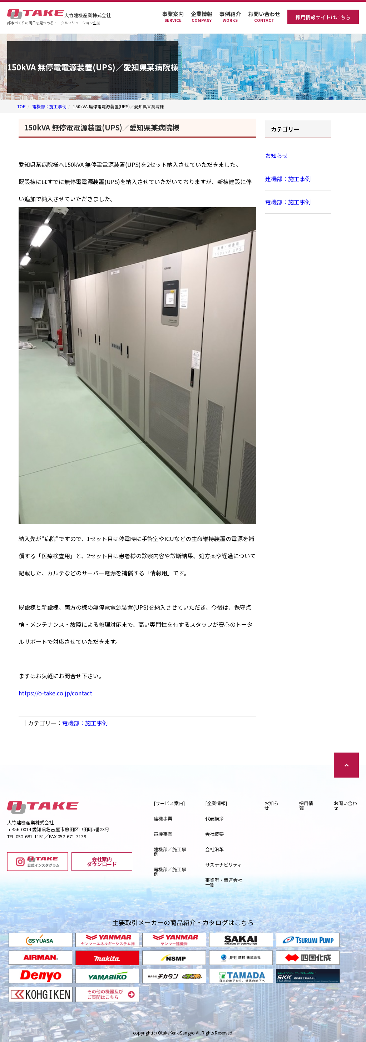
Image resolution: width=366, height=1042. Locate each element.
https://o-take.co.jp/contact (55, 693)
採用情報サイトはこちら (323, 17)
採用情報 (306, 805)
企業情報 (201, 16)
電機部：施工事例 (49, 106)
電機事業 (163, 834)
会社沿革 (214, 849)
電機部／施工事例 (170, 871)
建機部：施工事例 (288, 178)
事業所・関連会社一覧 (223, 882)
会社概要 (214, 834)
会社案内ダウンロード (102, 861)
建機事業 (163, 818)
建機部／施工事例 (170, 851)
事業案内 (173, 16)
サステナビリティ (223, 864)
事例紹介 (230, 16)
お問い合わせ (264, 16)
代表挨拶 (214, 818)
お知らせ (276, 155)
